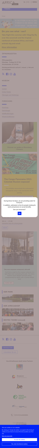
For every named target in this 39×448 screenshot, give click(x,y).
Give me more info (7, 436)
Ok (19, 213)
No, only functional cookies (19, 444)
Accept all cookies (19, 439)
